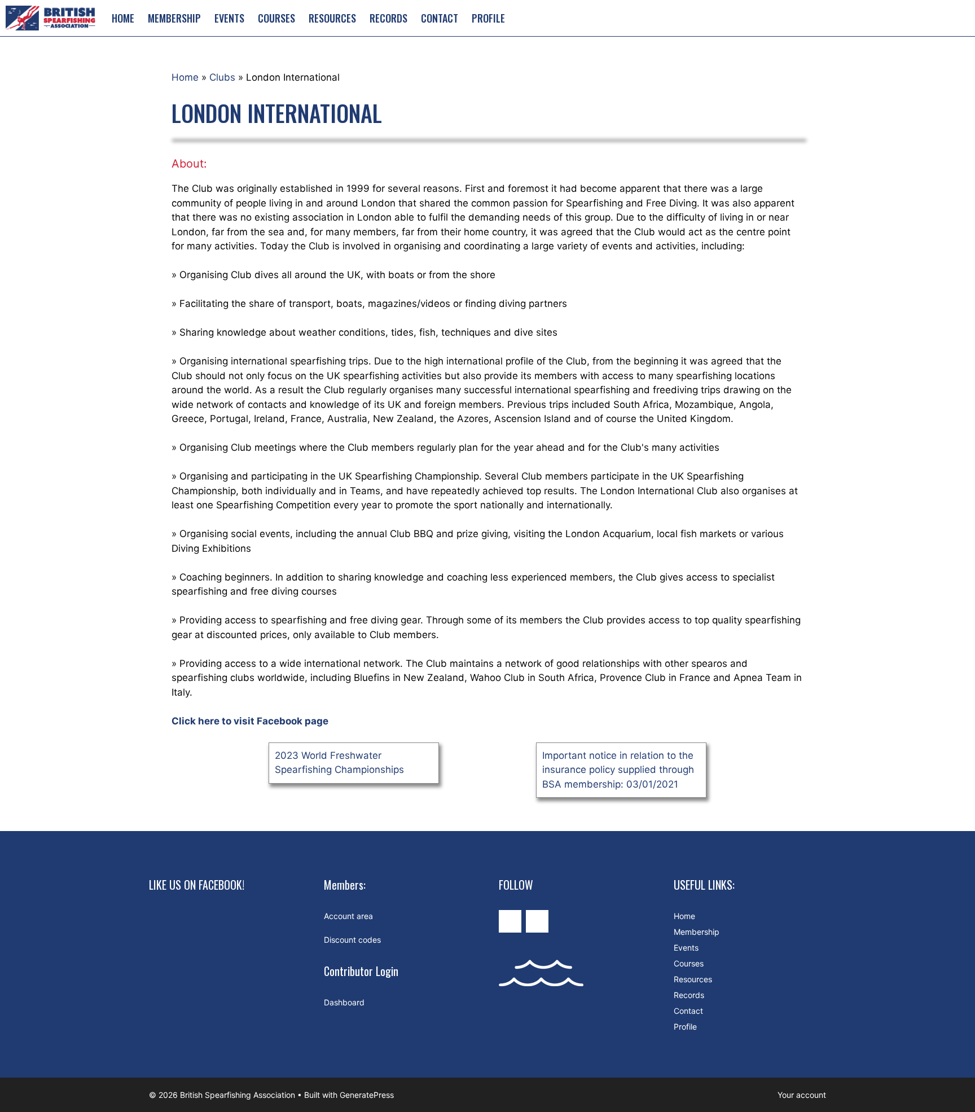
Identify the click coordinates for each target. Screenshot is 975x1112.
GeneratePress (367, 1095)
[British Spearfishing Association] (52, 18)
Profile (488, 18)
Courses (276, 18)
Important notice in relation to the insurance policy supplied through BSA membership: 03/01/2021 (618, 770)
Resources (332, 18)
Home (123, 18)
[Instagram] (510, 921)
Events (229, 18)
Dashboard (344, 1002)
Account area (348, 916)
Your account (802, 1095)
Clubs (222, 77)
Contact (439, 18)
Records (388, 18)
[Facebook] (537, 921)
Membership (174, 18)
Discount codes (352, 939)
